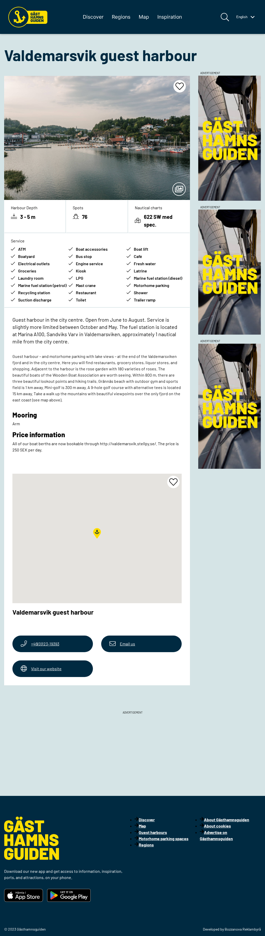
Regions (121, 17)
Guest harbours (153, 832)
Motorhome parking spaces (163, 838)
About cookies (217, 825)
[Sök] (225, 17)
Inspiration (169, 17)
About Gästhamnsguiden (226, 819)
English (241, 17)
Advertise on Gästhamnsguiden (216, 835)
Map (144, 17)
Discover (93, 17)
